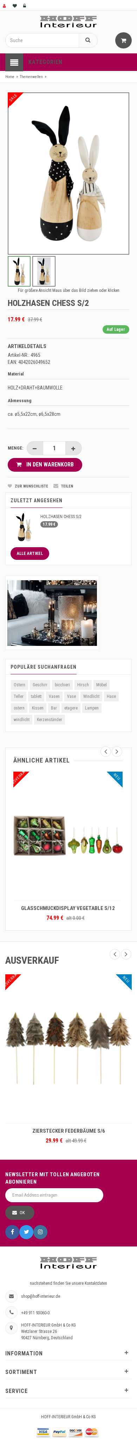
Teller (19, 696)
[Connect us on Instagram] (40, 1232)
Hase (111, 696)
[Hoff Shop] (68, 21)
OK (22, 1212)
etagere (71, 708)
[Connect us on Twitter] (26, 1232)
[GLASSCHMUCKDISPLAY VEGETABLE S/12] (68, 836)
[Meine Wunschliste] (15, 5)
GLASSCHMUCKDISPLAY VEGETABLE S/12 (68, 908)
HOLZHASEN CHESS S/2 (60, 516)
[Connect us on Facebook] (12, 1232)
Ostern (19, 684)
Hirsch (83, 684)
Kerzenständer (49, 719)
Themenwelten (31, 76)
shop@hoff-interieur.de (40, 1296)
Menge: (15, 448)
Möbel (101, 684)
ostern (19, 708)
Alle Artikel (30, 553)
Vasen (54, 696)
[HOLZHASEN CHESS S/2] (24, 526)
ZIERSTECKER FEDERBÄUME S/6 (68, 1131)
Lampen (92, 708)
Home (9, 76)
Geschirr (40, 684)
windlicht (22, 719)
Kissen (38, 708)
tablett (36, 696)
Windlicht (91, 696)
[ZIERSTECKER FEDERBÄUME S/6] (68, 1048)
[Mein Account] (5, 5)
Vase (71, 696)
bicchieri (62, 684)
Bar (54, 708)
